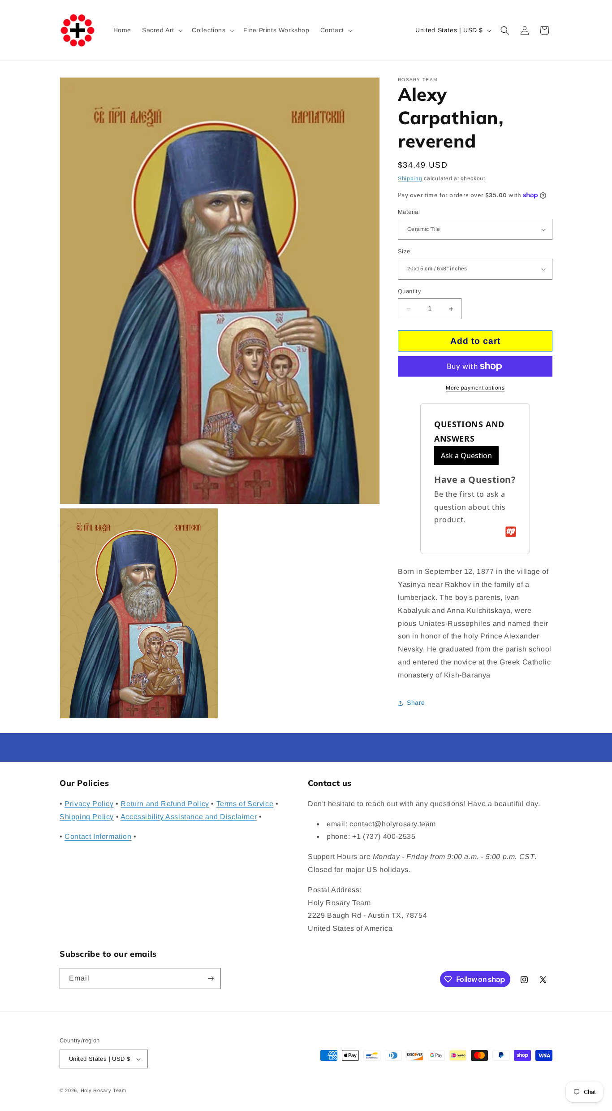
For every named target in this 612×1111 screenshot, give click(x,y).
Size (404, 251)
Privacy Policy (89, 803)
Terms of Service (245, 803)
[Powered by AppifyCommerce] (510, 531)
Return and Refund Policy (165, 803)
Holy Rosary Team (103, 1090)
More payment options (475, 388)
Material (409, 211)
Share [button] (416, 702)
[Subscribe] (210, 978)
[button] (161, 30)
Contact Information (98, 836)
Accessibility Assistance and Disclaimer (189, 816)
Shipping (410, 178)
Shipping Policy (87, 816)
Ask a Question (466, 455)
